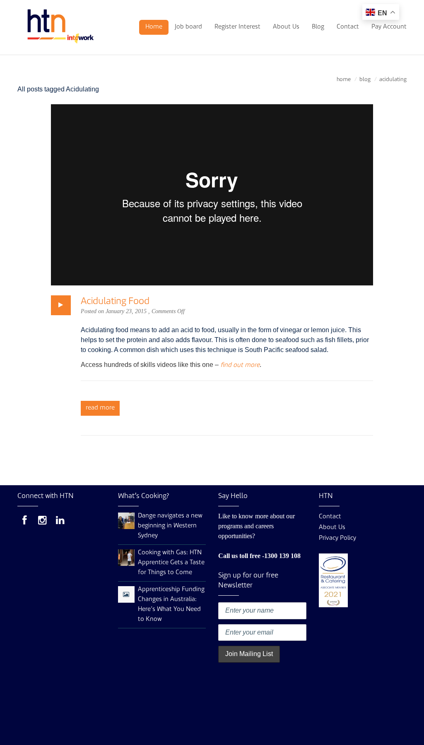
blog (365, 79)
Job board (188, 27)
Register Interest (237, 27)
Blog (318, 27)
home (344, 79)
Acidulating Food (115, 301)
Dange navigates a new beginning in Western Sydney (170, 526)
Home (153, 27)
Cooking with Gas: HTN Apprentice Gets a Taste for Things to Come (171, 563)
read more (100, 408)
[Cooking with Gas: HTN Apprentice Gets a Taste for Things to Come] (126, 558)
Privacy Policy (337, 538)
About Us (286, 27)
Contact (348, 27)
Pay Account (389, 27)
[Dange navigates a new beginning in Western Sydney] (126, 521)
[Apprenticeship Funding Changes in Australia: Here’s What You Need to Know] (126, 595)
